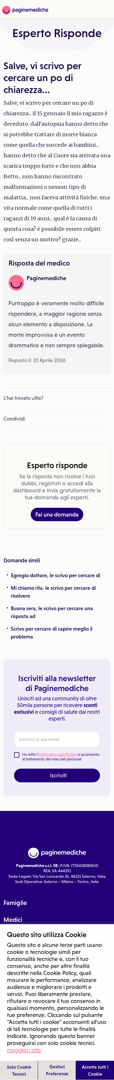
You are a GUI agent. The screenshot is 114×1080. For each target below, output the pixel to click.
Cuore (61, 155)
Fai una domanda (57, 514)
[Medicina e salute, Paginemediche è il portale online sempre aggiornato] (24, 10)
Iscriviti (58, 775)
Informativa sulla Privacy (58, 754)
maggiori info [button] (24, 1050)
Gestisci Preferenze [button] (57, 1070)
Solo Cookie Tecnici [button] (19, 1070)
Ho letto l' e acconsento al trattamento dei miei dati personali (61, 756)
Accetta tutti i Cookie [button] (95, 1070)
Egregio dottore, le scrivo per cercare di (55, 575)
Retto (11, 176)
